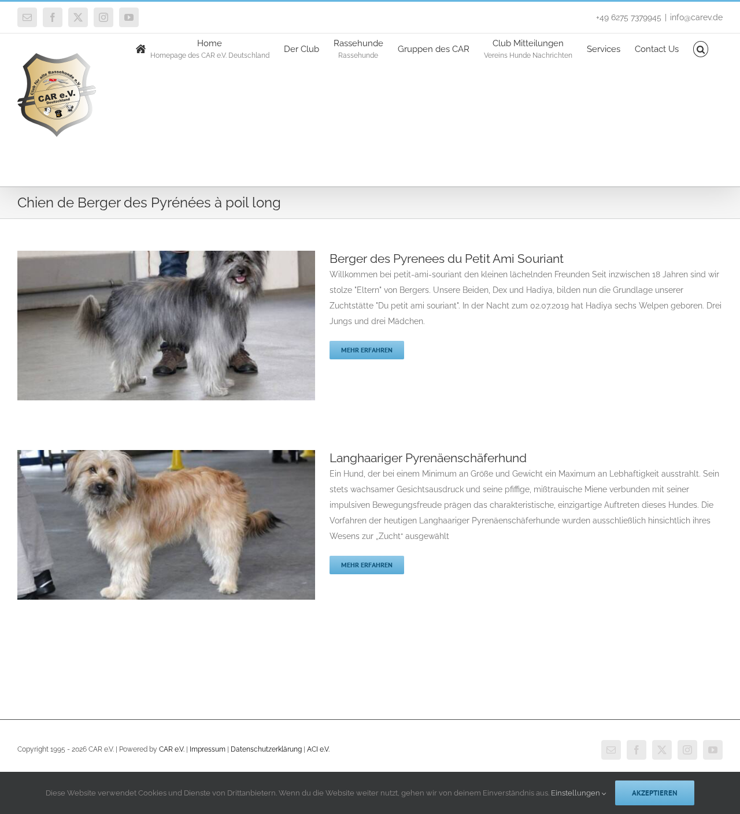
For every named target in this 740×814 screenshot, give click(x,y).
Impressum (207, 749)
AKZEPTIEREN (655, 793)
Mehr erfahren (367, 349)
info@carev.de (696, 17)
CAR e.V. (171, 749)
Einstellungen (576, 793)
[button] (701, 48)
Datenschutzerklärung (266, 749)
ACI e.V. (318, 749)
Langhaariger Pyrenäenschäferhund (428, 458)
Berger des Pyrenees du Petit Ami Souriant (447, 258)
